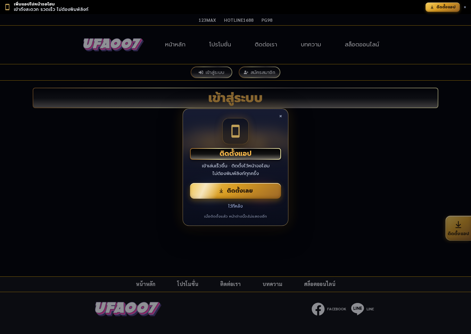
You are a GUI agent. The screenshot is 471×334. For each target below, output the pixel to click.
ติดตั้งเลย (240, 191)
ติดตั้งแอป (446, 7)
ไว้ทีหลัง (235, 206)
